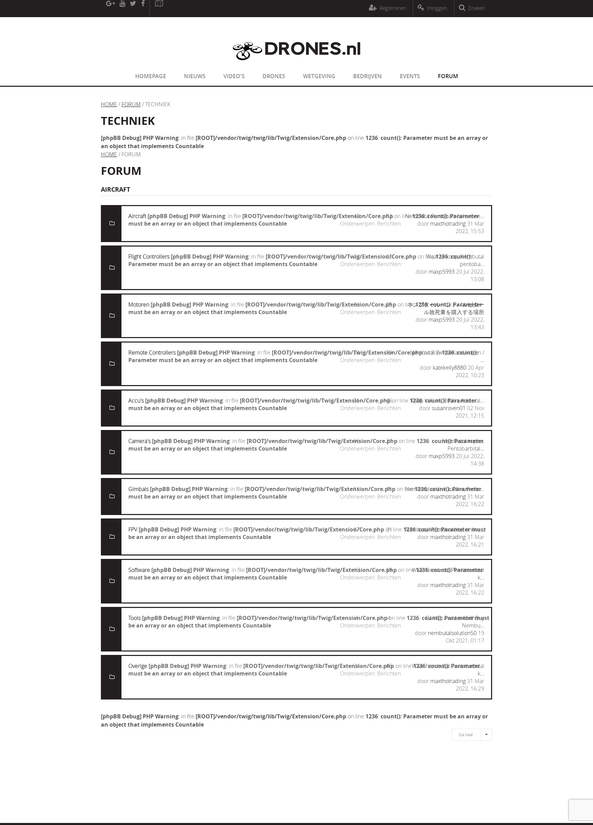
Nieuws (195, 76)
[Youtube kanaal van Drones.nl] (122, 8)
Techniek (128, 120)
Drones (274, 76)
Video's (234, 76)
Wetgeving (319, 76)
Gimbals (138, 489)
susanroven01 (449, 408)
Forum (448, 76)
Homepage (150, 76)
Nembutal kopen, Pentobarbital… (463, 444)
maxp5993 (442, 271)
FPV (132, 529)
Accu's (136, 400)
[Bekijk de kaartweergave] (159, 8)
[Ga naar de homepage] (296, 64)
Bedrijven (367, 76)
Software (139, 570)
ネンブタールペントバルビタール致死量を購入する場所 (445, 308)
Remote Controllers (152, 352)
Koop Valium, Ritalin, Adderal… (447, 400)
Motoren (138, 304)
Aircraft (137, 216)
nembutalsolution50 (452, 633)
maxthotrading (448, 223)
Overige (137, 666)
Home (109, 104)
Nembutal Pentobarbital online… (444, 216)
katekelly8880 (449, 367)
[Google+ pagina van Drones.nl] (110, 8)
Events (410, 76)
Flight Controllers (149, 256)
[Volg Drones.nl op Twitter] (133, 8)
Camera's (139, 441)
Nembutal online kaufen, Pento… (444, 489)
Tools (134, 618)
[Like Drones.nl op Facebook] (143, 8)
